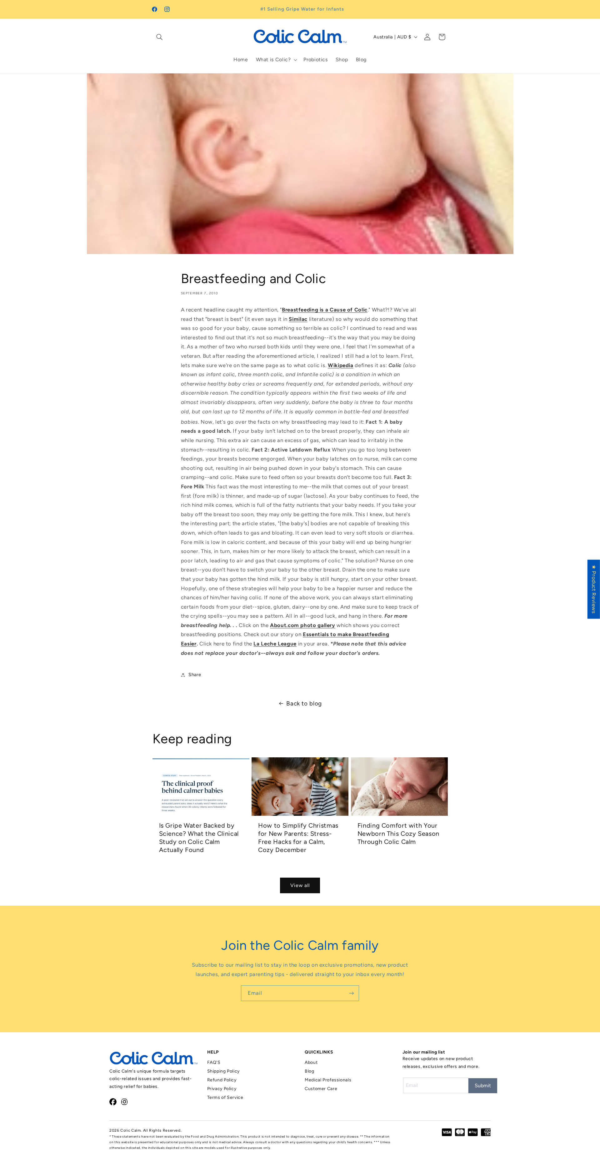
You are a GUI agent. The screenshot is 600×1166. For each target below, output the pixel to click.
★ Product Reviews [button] (594, 589)
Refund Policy (222, 1080)
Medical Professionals (328, 1080)
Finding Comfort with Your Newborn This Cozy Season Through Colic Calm (398, 833)
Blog (309, 1071)
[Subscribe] (351, 993)
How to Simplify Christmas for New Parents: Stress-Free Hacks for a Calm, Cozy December (298, 838)
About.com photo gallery (302, 625)
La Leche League (274, 643)
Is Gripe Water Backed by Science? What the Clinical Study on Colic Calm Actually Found (199, 838)
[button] (159, 37)
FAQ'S (214, 1062)
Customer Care (321, 1088)
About (311, 1062)
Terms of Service (225, 1097)
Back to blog (304, 703)
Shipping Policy (223, 1071)
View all (300, 885)
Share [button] (194, 674)
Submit (483, 1086)
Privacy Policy (222, 1088)
